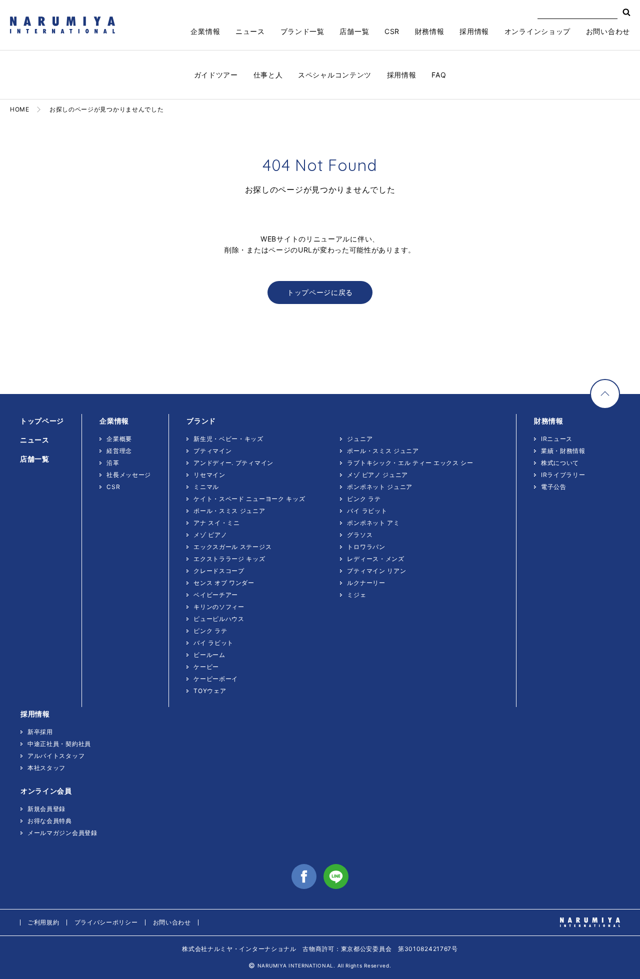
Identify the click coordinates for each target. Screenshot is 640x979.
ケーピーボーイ (216, 678)
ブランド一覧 (302, 31)
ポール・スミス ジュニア (229, 510)
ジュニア (359, 438)
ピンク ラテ (210, 630)
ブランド (201, 420)
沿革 (112, 462)
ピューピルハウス (219, 618)
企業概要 (119, 438)
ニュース (250, 31)
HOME (20, 109)
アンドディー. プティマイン (234, 462)
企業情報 (205, 31)
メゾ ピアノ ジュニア (377, 474)
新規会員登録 (47, 808)
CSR (392, 31)
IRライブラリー (563, 474)
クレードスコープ (219, 570)
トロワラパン (366, 546)
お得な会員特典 (50, 820)
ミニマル (206, 486)
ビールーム (210, 654)
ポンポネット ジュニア (379, 486)
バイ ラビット (214, 642)
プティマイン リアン (376, 570)
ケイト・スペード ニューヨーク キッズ (249, 498)
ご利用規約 (44, 922)
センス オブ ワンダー (224, 582)
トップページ (42, 420)
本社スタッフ (47, 768)
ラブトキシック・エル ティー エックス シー (410, 462)
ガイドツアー (216, 74)
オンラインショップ (537, 31)
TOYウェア (210, 690)
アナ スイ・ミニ (217, 522)
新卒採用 (40, 732)
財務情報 (429, 31)
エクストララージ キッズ (229, 558)
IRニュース (556, 438)
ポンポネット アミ (373, 522)
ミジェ (356, 594)
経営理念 (119, 450)
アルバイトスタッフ (56, 756)
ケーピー (206, 666)
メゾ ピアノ (210, 534)
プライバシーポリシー (106, 922)
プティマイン (213, 450)
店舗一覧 (354, 31)
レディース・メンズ (375, 558)
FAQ (439, 74)
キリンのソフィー (219, 606)
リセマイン (210, 474)
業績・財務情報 (563, 450)
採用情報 (401, 74)
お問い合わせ (608, 31)
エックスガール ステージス (233, 546)
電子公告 (553, 486)
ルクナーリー (366, 582)
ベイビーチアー (216, 594)
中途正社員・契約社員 (59, 744)
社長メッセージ (128, 474)
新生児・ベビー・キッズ (229, 438)
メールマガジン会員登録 (63, 832)
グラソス (359, 534)
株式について (560, 462)
